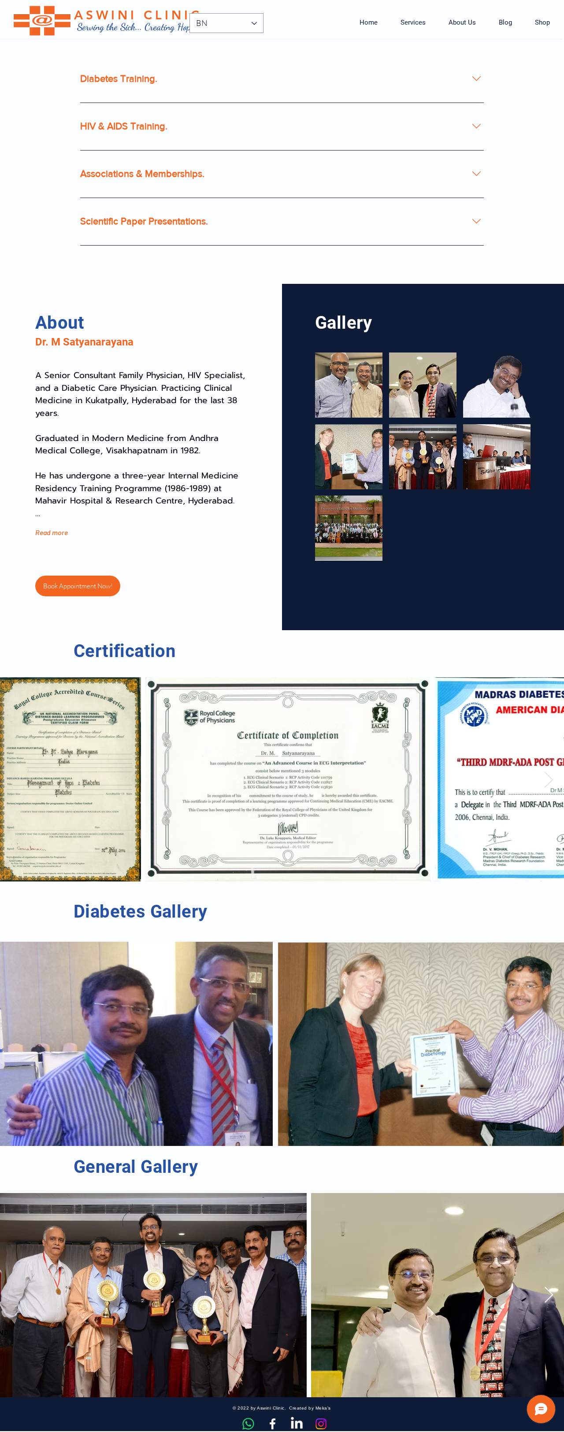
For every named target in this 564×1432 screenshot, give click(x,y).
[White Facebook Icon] (272, 1424)
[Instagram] (321, 1424)
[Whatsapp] (248, 1424)
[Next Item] (549, 779)
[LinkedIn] (296, 1424)
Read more (51, 532)
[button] (413, 22)
